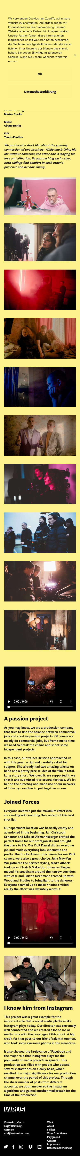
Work (50, 1122)
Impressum (53, 1144)
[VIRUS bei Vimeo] (30, 1146)
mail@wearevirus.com (16, 1133)
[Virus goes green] (6, 1146)
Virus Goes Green (57, 1133)
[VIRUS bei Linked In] (39, 1146)
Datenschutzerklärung (59, 1148)
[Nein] (75, 55)
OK (40, 74)
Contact (51, 1140)
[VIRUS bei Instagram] (21, 1146)
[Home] (25, 1109)
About (50, 1126)
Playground (53, 1137)
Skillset (51, 1129)
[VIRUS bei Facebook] (13, 1146)
